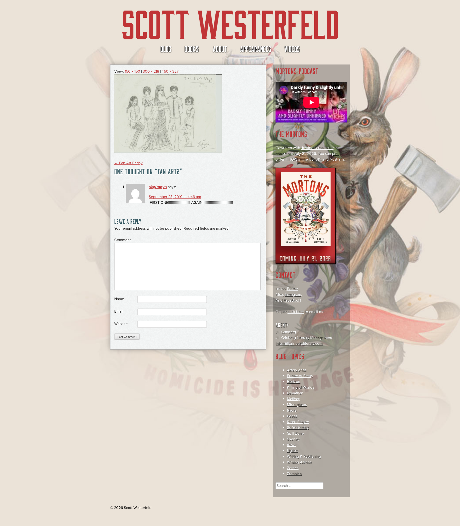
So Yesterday (298, 427)
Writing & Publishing (304, 456)
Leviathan (295, 393)
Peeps (292, 416)
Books (191, 48)
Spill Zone (295, 433)
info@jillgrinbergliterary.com (299, 343)
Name (119, 299)
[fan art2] (168, 151)
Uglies (292, 450)
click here (296, 312)
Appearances (255, 48)
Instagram (293, 294)
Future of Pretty (300, 376)
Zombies (294, 473)
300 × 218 (151, 71)
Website (121, 323)
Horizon (293, 381)
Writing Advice (299, 462)
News (291, 410)
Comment (122, 240)
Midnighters (297, 404)
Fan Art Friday (128, 163)
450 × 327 (170, 71)
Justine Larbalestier (317, 148)
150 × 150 (132, 71)
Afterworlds (296, 370)
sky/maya (158, 186)
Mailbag (293, 399)
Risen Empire (298, 422)
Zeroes (293, 468)
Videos (292, 48)
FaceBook (291, 300)
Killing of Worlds (300, 387)
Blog (165, 48)
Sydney (293, 439)
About (220, 48)
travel (291, 445)
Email (118, 311)
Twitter (292, 288)
